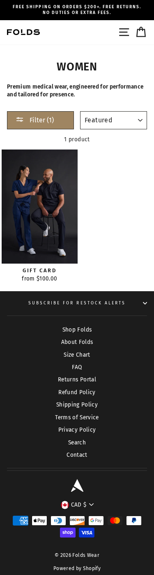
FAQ (77, 367)
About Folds (77, 342)
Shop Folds (77, 329)
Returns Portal (77, 379)
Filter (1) (41, 120)
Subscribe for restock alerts (77, 303)
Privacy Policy (77, 429)
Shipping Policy (77, 404)
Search (77, 442)
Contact (77, 454)
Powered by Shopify (77, 568)
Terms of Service (77, 417)
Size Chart (77, 354)
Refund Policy (76, 392)
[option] (77, 10)
